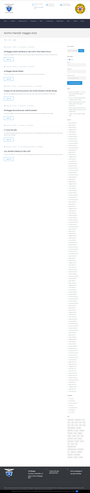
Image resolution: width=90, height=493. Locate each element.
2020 (80, 422)
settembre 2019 (73, 303)
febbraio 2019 (72, 319)
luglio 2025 (71, 152)
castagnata (82, 430)
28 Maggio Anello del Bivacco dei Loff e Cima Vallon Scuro (27, 52)
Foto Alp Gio (72, 407)
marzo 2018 (72, 343)
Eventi (70, 400)
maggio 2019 (72, 312)
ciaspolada (80, 433)
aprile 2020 (71, 287)
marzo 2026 (72, 134)
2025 (80, 425)
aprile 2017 (71, 368)
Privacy (82, 21)
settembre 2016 (73, 380)
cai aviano (76, 430)
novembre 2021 (73, 249)
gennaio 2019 (72, 321)
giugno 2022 (72, 233)
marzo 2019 (72, 316)
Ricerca (81, 50)
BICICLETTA (70, 430)
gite (76, 443)
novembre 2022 (73, 222)
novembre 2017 (73, 353)
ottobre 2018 (72, 328)
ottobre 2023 (72, 197)
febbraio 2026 (72, 136)
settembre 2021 (73, 253)
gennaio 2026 (72, 138)
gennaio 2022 (72, 244)
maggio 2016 (72, 386)
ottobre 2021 (72, 251)
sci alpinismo (70, 454)
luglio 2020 (71, 280)
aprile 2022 (71, 238)
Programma (33, 21)
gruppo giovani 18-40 (72, 446)
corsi (78, 435)
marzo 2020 (72, 289)
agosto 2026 (72, 123)
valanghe (80, 457)
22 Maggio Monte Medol (13, 71)
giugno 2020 (72, 283)
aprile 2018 (71, 341)
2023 (73, 425)
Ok (76, 491)
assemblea (78, 427)
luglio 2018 (71, 334)
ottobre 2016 (72, 377)
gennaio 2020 (72, 294)
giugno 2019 (72, 310)
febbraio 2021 (72, 269)
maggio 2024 (72, 183)
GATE (68, 21)
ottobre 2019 (72, 301)
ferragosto (77, 441)
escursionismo (70, 441)
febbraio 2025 (72, 163)
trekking (75, 457)
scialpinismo (79, 451)
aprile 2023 (71, 210)
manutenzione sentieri (72, 449)
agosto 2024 (72, 177)
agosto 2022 (72, 229)
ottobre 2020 (72, 274)
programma (73, 451)
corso (82, 435)
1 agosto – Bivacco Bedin (75, 113)
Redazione (32, 66)
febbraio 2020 (72, 292)
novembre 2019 (73, 298)
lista (68, 59)
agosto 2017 (72, 359)
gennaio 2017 (72, 375)
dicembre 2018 (72, 323)
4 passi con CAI (70, 419)
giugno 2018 (72, 337)
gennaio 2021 (72, 271)
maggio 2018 (72, 339)
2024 (76, 425)
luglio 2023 (71, 204)
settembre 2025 (73, 147)
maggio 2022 (72, 235)
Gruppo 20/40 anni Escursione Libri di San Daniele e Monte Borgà (30, 91)
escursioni (24, 66)
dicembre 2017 (72, 350)
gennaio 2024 (72, 192)
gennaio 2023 (72, 217)
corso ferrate (22, 125)
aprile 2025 (71, 159)
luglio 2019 (71, 307)
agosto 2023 (72, 201)
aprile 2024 (71, 186)
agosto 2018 (72, 332)
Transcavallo (70, 457)
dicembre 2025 (72, 141)
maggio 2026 (72, 129)
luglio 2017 (71, 362)
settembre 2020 (73, 276)
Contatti (75, 21)
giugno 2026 (72, 127)
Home (5, 21)
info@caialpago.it (66, 4)
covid (75, 438)
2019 (76, 422)
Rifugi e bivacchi (23, 21)
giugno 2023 (72, 206)
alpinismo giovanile (26, 146)
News (15, 66)
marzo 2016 (72, 391)
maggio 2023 (72, 208)
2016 (83, 419)
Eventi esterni (72, 403)
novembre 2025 (73, 143)
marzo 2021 (72, 267)
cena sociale (70, 433)
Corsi (15, 125)
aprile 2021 (71, 265)
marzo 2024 (72, 188)
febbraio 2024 (72, 190)
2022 (21, 66)
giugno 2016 (72, 384)
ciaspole (69, 435)
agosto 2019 (72, 305)
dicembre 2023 (72, 195)
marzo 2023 (72, 213)
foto (68, 443)
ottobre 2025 (72, 145)
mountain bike (80, 449)
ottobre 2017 (72, 355)
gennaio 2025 (72, 165)
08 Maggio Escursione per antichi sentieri (20, 110)
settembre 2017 (73, 357)
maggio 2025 (72, 156)
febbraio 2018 (72, 346)
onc (68, 451)
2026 (84, 425)
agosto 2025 (72, 150)
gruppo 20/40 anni (29, 86)
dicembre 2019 (72, 296)
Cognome (69, 69)
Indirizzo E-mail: (71, 75)
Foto (70, 405)
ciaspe (75, 433)
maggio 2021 (72, 262)
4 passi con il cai (78, 419)
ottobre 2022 (72, 224)
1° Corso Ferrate (10, 130)
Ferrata (82, 441)
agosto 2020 (72, 278)
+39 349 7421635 (75, 473)
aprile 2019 (71, 314)
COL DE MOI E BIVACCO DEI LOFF (17, 151)
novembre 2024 (73, 170)
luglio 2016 (71, 382)
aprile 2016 (71, 389)
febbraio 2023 (72, 215)
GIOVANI (71, 410)
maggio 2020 (72, 285)
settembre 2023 (73, 199)
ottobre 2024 (72, 172)
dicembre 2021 (72, 247)
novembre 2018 (73, 325)
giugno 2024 (72, 181)
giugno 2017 (72, 364)
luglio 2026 (71, 125)
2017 (69, 422)
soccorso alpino (77, 454)
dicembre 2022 (72, 220)
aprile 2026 (71, 132)
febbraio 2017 (72, 373)
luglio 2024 (71, 179)
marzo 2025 (72, 161)
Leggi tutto (8, 59)
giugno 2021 (72, 260)
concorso (74, 435)
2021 (84, 422)
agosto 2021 (72, 256)
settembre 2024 (73, 174)
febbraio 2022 (72, 242)
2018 (73, 422)
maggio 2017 (72, 366)
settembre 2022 (73, 226)
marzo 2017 (72, 371)
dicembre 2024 (72, 168)
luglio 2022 (71, 231)
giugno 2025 (72, 154)
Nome (68, 62)
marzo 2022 (72, 240)
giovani (72, 443)
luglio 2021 (71, 258)
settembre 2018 (73, 330)
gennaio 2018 (72, 348)
